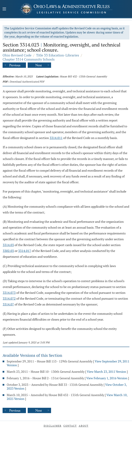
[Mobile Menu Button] (4, 9)
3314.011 (56, 138)
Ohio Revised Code (17, 55)
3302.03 (8, 251)
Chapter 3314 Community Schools (29, 59)
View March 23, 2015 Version (106, 372)
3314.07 (8, 304)
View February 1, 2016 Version (106, 378)
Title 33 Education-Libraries (57, 55)
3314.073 (9, 293)
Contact (70, 425)
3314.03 (8, 245)
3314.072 (9, 298)
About (84, 425)
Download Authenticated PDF (26, 81)
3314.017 (24, 251)
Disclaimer (53, 425)
